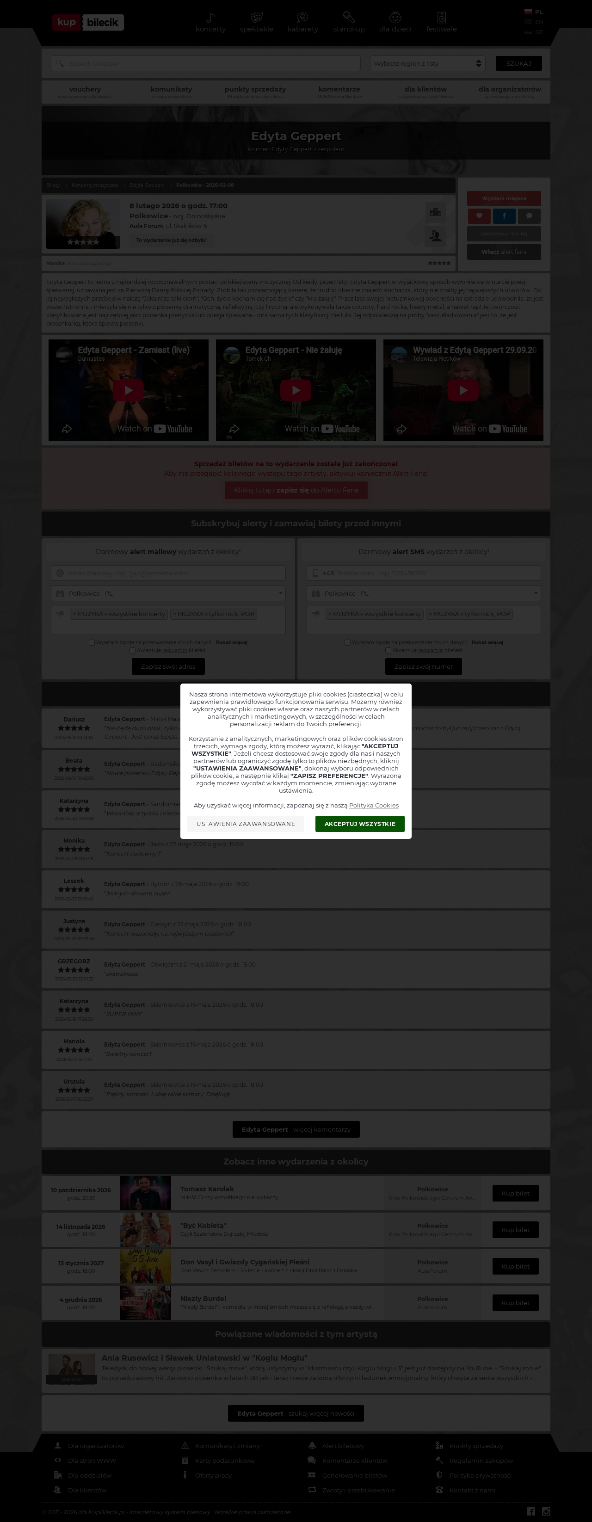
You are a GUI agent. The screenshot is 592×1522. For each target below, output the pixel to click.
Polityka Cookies (374, 805)
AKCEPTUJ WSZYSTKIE (360, 823)
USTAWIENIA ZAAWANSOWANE (246, 823)
